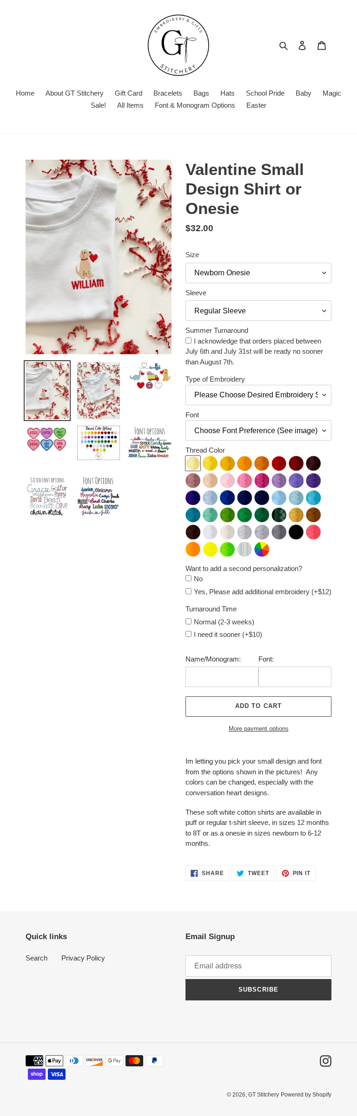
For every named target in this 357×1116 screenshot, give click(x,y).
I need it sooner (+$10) (228, 634)
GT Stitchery (263, 1094)
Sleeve (195, 293)
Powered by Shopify (306, 1094)
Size (192, 255)
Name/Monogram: (213, 659)
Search (36, 958)
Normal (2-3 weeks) (224, 622)
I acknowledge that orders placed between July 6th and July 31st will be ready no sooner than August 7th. (254, 351)
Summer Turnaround (216, 330)
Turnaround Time (211, 609)
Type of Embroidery (215, 379)
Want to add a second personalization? (243, 568)
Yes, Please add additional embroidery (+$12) (262, 592)
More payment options (259, 728)
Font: (266, 659)
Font (192, 415)
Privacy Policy (83, 958)
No (198, 579)
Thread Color (205, 450)
